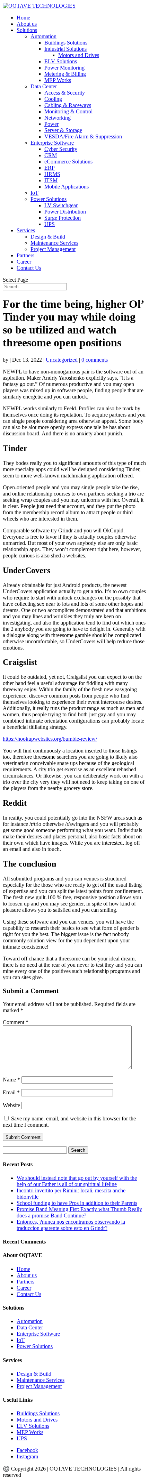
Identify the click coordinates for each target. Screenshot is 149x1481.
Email (11, 1092)
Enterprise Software (52, 143)
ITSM (51, 180)
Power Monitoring (64, 68)
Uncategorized (62, 360)
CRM (50, 155)
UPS (49, 224)
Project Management (53, 249)
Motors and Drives (78, 55)
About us (27, 24)
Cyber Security (60, 149)
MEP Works (57, 80)
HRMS (52, 174)
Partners (25, 255)
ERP (49, 168)
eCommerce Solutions (68, 161)
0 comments (94, 360)
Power (51, 124)
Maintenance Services (54, 243)
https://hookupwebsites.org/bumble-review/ (50, 739)
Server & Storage (63, 130)
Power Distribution (65, 212)
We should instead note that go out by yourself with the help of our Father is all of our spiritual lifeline (77, 1181)
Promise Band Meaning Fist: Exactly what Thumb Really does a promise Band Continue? (79, 1212)
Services (26, 230)
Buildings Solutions (65, 43)
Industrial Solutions (65, 49)
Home (23, 18)
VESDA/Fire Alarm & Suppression (83, 136)
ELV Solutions (60, 61)
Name (11, 1079)
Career (24, 262)
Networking (57, 118)
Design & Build (47, 237)
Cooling (53, 99)
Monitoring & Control (68, 111)
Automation (43, 36)
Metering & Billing (65, 74)
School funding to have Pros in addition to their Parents (77, 1203)
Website (11, 1105)
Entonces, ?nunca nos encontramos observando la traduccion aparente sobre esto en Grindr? (71, 1225)
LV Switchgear (61, 205)
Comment (15, 1022)
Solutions (27, 30)
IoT (34, 193)
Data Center (43, 86)
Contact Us (29, 268)
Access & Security (64, 93)
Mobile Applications (66, 187)
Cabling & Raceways (67, 105)
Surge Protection (62, 218)
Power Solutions (48, 199)
